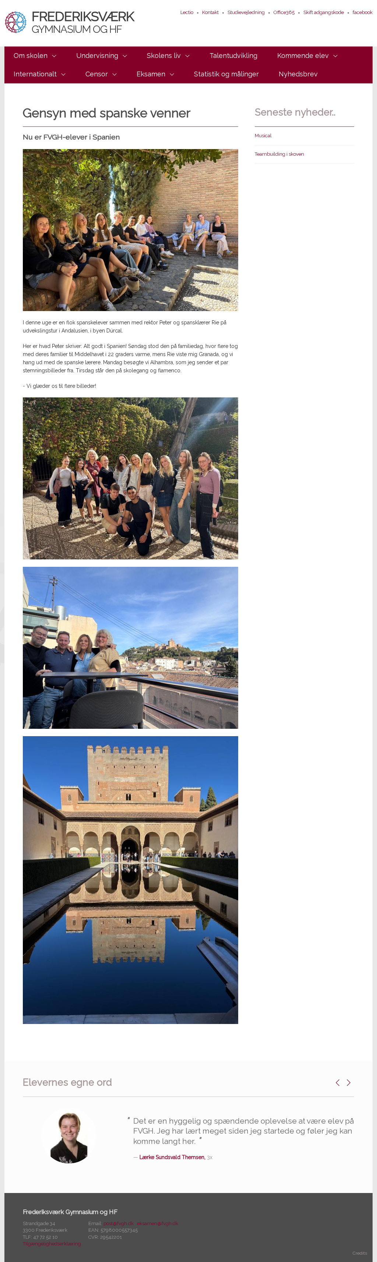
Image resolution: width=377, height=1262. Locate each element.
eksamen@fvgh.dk (157, 1223)
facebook (363, 12)
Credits (360, 1253)
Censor (96, 74)
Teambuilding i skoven (279, 154)
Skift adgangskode (323, 12)
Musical (263, 135)
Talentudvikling (233, 55)
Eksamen (151, 74)
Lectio (186, 12)
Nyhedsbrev (298, 74)
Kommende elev (303, 55)
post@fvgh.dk (118, 1223)
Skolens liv (164, 55)
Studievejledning (246, 12)
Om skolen (30, 55)
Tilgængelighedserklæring (52, 1244)
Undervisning (97, 55)
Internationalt (35, 74)
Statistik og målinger (226, 74)
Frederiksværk (83, 21)
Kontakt (210, 12)
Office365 (284, 12)
